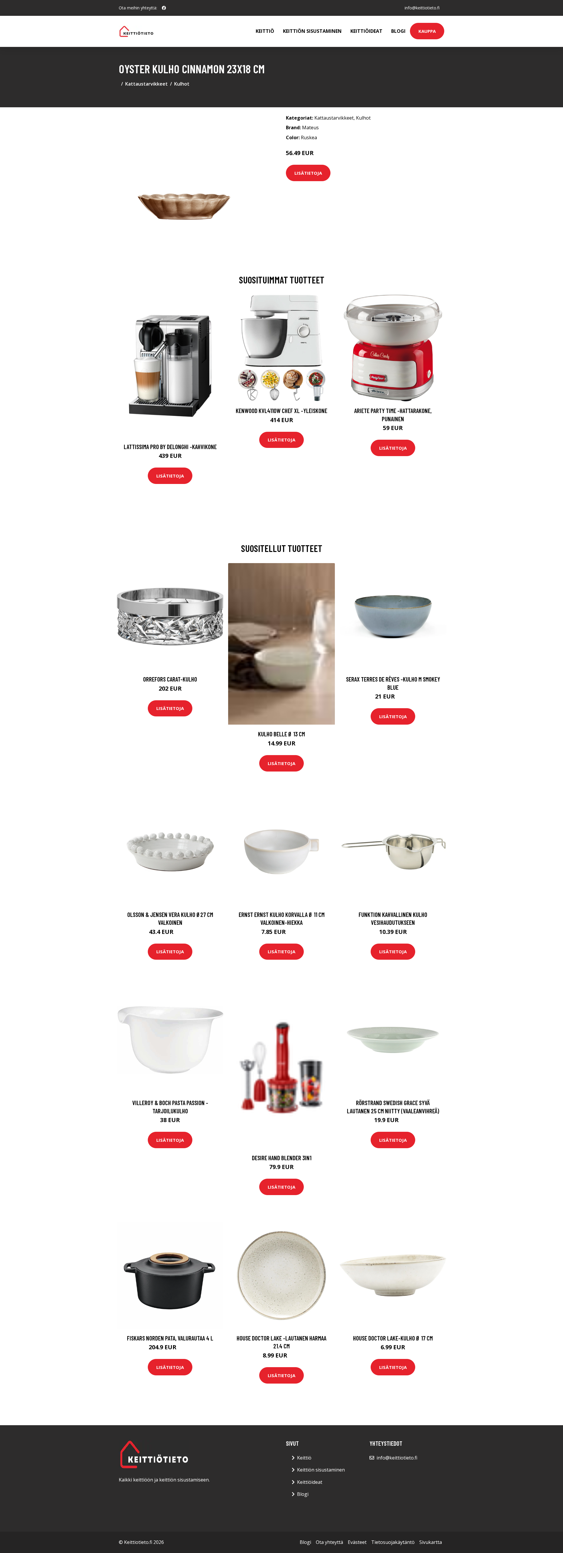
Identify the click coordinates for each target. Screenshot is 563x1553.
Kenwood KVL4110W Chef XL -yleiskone (281, 410)
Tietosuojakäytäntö (393, 1542)
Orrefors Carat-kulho (170, 679)
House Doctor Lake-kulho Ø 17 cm (393, 1338)
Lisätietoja (308, 173)
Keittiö (265, 31)
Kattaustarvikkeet (146, 84)
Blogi (398, 31)
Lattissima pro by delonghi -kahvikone (170, 446)
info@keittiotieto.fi (422, 8)
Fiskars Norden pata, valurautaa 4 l (170, 1338)
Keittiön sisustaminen (312, 31)
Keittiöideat (366, 31)
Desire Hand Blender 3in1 (281, 1157)
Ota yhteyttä (329, 1542)
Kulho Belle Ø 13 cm (281, 734)
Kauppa (427, 31)
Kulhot (181, 84)
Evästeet (357, 1542)
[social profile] (164, 7)
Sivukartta (430, 1542)
